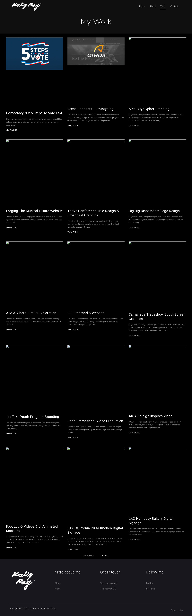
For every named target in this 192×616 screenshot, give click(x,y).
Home (142, 6)
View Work (11, 130)
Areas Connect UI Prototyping (90, 109)
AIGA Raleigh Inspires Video (150, 416)
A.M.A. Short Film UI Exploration (31, 313)
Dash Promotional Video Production (95, 421)
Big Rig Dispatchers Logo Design (154, 211)
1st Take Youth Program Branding (32, 417)
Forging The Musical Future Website (34, 211)
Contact (174, 6)
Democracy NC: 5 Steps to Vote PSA (34, 113)
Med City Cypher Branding (149, 109)
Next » (105, 555)
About (153, 6)
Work (163, 6)
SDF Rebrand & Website (85, 313)
